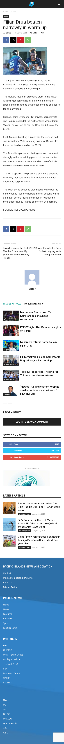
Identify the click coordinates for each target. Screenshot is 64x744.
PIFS (5, 645)
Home (5, 11)
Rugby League (9, 320)
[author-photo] (32, 284)
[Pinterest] (20, 40)
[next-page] (10, 402)
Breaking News (24, 514)
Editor (8, 33)
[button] (5, 4)
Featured (7, 613)
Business (7, 618)
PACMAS (7, 682)
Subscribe (54, 457)
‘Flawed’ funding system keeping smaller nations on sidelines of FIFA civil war (39, 390)
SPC (5, 709)
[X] (13, 40)
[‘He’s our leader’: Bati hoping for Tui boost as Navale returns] (11, 375)
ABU (5, 727)
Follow (55, 450)
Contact (7, 573)
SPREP (6, 677)
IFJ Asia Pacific (10, 723)
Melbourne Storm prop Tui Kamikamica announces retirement (36, 316)
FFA (5, 700)
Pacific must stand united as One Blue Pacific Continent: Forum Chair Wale (39, 507)
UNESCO (7, 718)
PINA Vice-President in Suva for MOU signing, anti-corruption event (46, 251)
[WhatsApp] (28, 40)
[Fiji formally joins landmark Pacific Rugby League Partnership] (11, 360)
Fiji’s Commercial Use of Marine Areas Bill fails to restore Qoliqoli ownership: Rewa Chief (37, 523)
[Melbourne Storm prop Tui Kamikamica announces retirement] (11, 316)
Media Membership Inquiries (18, 577)
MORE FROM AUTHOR (34, 304)
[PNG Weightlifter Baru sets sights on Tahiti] (11, 330)
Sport (13, 11)
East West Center (12, 673)
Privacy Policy (10, 587)
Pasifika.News (10, 627)
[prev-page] (5, 402)
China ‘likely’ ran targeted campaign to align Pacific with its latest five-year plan (39, 540)
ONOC (6, 714)
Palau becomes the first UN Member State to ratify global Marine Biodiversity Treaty (17, 253)
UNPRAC (7, 650)
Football (7, 394)
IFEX (5, 668)
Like (57, 444)
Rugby (6, 350)
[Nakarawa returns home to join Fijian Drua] (11, 345)
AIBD (5, 732)
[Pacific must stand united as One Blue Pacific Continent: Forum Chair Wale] (9, 508)
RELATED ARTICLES (12, 304)
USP (5, 704)
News (6, 609)
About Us (8, 582)
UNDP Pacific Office (13, 654)
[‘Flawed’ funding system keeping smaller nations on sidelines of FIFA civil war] (11, 390)
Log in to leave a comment (32, 421)
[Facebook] (6, 40)
